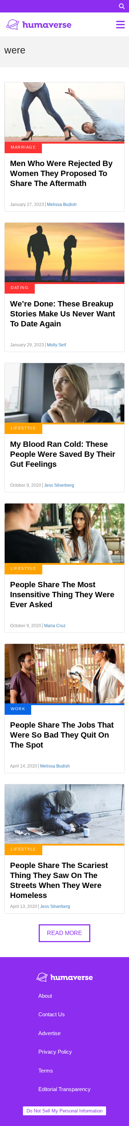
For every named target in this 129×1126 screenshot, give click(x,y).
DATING (20, 287)
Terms (45, 1071)
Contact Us (51, 1014)
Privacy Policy (55, 1052)
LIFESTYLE (23, 428)
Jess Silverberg (59, 485)
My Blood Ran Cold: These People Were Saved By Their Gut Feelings (62, 454)
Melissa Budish (62, 204)
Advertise (49, 1033)
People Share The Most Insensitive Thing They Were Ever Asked (62, 594)
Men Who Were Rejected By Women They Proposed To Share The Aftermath (61, 173)
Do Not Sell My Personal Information (64, 1111)
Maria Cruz (55, 625)
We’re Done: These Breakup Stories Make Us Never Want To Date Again (62, 313)
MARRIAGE (23, 147)
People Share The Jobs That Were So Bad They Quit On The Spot (62, 734)
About (45, 996)
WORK (18, 709)
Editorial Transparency (64, 1089)
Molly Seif (56, 344)
